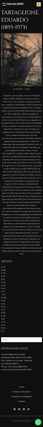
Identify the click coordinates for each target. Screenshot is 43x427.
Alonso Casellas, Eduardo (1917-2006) (16, 370)
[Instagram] (19, 409)
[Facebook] (15, 409)
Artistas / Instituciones (21, 392)
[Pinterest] (24, 409)
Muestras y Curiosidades (22, 396)
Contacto (21, 401)
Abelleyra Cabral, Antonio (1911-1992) (16, 357)
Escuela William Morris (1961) (13, 354)
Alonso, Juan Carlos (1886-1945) (14, 367)
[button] (38, 422)
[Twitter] (28, 409)
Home (21, 387)
